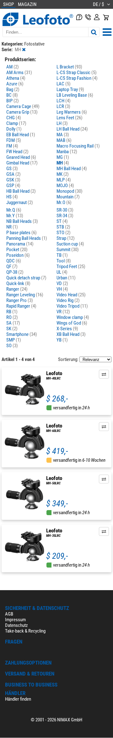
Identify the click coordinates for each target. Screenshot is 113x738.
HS (12, 197)
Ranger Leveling (24, 295)
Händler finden (18, 699)
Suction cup (70, 244)
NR (12, 227)
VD (62, 283)
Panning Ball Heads (26, 238)
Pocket (17, 249)
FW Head (17, 151)
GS (12, 168)
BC (12, 95)
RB (12, 312)
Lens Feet (69, 118)
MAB (64, 140)
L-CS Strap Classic (76, 72)
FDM (13, 140)
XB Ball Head (71, 334)
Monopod (69, 191)
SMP (13, 340)
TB (62, 255)
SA (13, 323)
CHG (13, 118)
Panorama (20, 244)
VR (63, 312)
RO (12, 317)
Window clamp (72, 317)
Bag (12, 89)
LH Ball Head (72, 129)
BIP (12, 101)
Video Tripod (72, 306)
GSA (13, 174)
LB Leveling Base (74, 95)
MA (62, 134)
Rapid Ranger (21, 306)
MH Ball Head (71, 168)
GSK (13, 180)
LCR (63, 106)
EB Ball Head (20, 134)
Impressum (15, 619)
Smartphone (21, 334)
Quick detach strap (26, 278)
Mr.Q (13, 210)
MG (62, 157)
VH (62, 289)
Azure (15, 84)
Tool (63, 261)
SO (12, 345)
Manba (66, 151)
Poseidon (18, 255)
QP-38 (15, 272)
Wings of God (71, 323)
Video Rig (68, 300)
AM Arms (19, 72)
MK (62, 174)
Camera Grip (22, 112)
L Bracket (69, 67)
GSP (13, 185)
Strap (65, 238)
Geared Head (21, 157)
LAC (63, 84)
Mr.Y (14, 215)
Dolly (14, 129)
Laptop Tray (70, 89)
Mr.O (64, 202)
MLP (63, 180)
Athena (15, 78)
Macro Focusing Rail (78, 146)
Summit (67, 249)
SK (12, 328)
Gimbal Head (22, 163)
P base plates (21, 232)
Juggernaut (19, 202)
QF (12, 266)
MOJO (65, 185)
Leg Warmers (71, 112)
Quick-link (18, 283)
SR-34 (64, 215)
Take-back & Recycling (25, 631)
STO (63, 232)
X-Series (67, 328)
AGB (9, 614)
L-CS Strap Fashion (77, 78)
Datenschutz (16, 625)
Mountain (68, 197)
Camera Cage (23, 106)
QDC (13, 261)
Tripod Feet (70, 266)
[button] (104, 374)
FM (12, 146)
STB (63, 227)
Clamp (16, 123)
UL (61, 272)
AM (12, 67)
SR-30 (64, 210)
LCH (63, 101)
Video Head (71, 295)
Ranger (17, 289)
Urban (66, 278)
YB (62, 340)
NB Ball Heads (22, 221)
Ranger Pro (19, 300)
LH (62, 123)
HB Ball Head (21, 191)
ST (62, 221)
